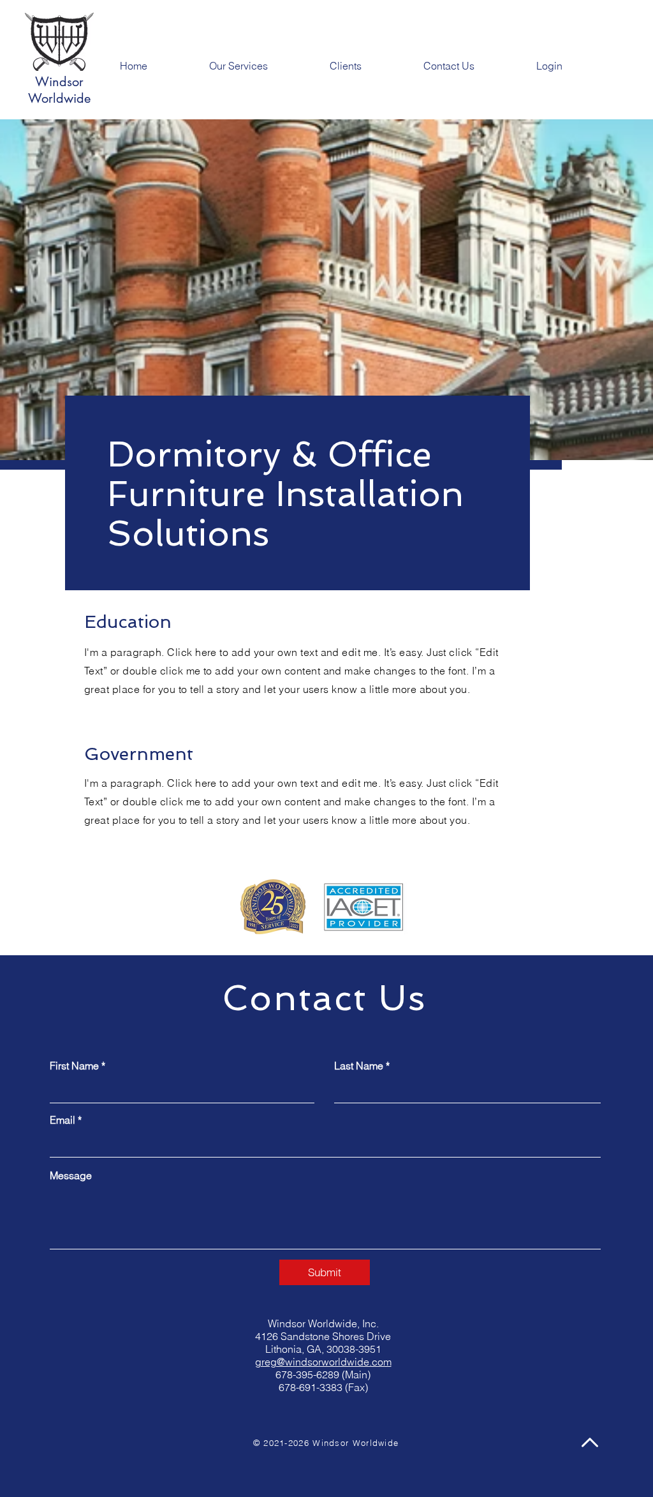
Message (71, 1175)
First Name (74, 1066)
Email (62, 1120)
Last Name (358, 1066)
